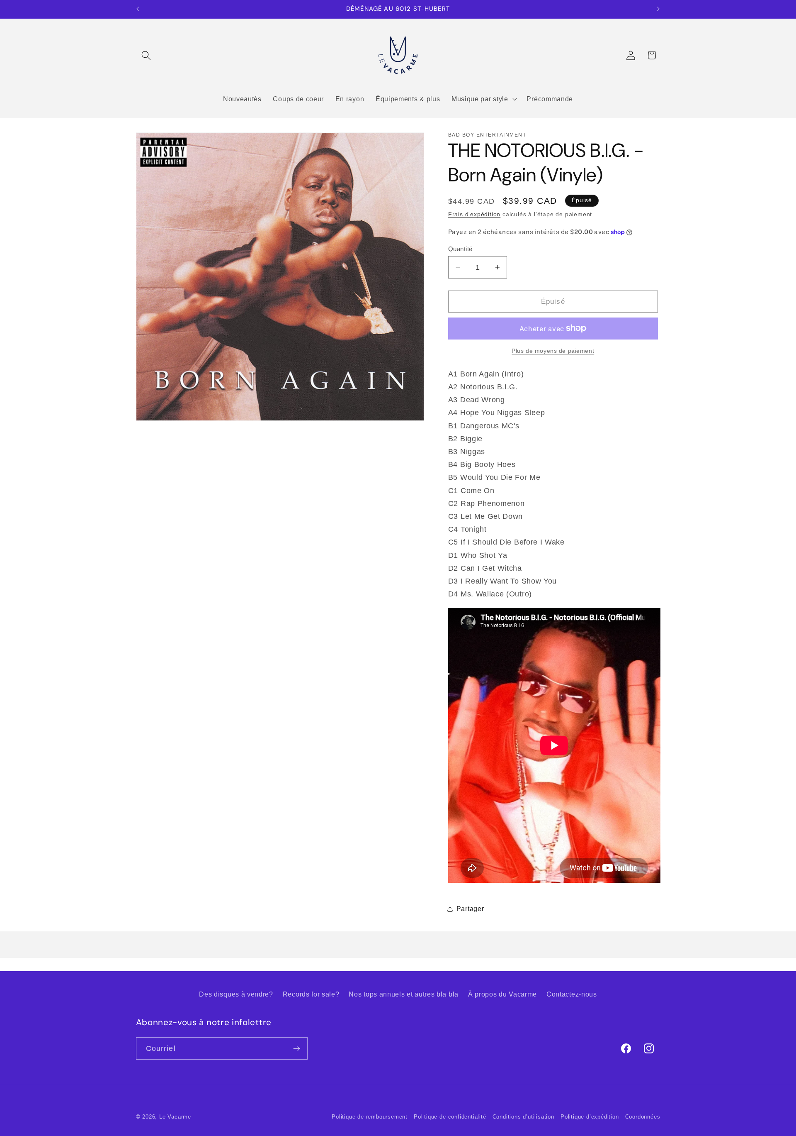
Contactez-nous (571, 994)
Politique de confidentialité (450, 1117)
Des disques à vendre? (236, 994)
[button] (146, 55)
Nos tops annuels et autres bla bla (403, 994)
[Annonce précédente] (138, 9)
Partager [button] (470, 908)
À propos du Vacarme (502, 994)
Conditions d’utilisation (523, 1117)
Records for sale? (311, 994)
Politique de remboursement (370, 1117)
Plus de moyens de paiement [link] (553, 351)
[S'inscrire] (296, 1048)
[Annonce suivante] (658, 9)
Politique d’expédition (590, 1117)
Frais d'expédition (474, 214)
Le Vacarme (175, 1117)
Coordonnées (642, 1117)
